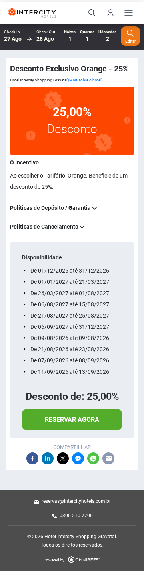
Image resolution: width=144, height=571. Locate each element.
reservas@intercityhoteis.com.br (76, 501)
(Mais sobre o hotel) (85, 80)
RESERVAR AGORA (72, 419)
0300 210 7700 (76, 515)
